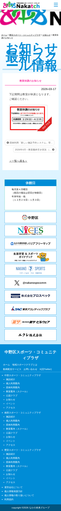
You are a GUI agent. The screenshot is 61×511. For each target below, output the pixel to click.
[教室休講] (30, 118)
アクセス (10, 407)
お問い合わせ (30, 369)
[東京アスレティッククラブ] (30, 309)
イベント (10, 403)
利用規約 (9, 499)
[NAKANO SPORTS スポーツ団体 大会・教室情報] (30, 269)
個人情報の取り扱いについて (19, 495)
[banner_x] (30, 283)
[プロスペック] (30, 296)
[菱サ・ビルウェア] (30, 322)
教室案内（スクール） (17, 391)
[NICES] (30, 230)
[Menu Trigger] (55, 4)
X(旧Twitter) (46, 369)
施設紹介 (10, 379)
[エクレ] (30, 335)
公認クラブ (11, 395)
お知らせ (10, 399)
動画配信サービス (12, 369)
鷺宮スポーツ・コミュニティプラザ (22, 450)
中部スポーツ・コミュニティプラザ (22, 375)
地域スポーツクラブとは (24, 364)
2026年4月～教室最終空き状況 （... (33, 149)
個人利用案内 (13, 383)
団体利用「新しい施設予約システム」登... (31, 142)
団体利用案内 (13, 387)
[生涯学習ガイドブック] (30, 256)
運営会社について (13, 487)
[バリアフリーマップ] (30, 243)
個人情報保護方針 (13, 491)
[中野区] (30, 217)
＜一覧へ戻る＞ (18, 161)
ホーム (6, 364)
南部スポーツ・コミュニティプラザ (22, 412)
